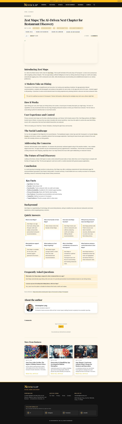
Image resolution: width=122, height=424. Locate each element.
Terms (63, 395)
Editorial (52, 4)
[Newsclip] (31, 4)
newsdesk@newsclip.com (81, 395)
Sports (60, 4)
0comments (94, 35)
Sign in (32, 35)
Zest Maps (50, 72)
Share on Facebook (42, 31)
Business (80, 4)
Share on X (29, 31)
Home (25, 11)
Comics (88, 4)
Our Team (51, 395)
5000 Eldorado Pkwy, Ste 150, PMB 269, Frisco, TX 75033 (84, 398)
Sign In (119, 1)
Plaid (93, 118)
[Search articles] (94, 4)
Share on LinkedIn (57, 31)
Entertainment (70, 4)
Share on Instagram (73, 32)
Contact (69, 395)
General (43, 4)
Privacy (58, 395)
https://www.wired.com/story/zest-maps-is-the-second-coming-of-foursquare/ (50, 291)
